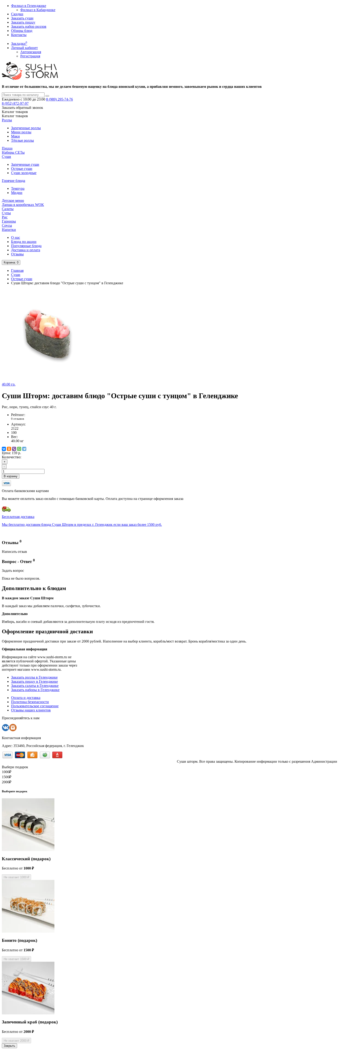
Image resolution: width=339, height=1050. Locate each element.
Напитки (9, 230)
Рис (5, 217)
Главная (17, 270)
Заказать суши (22, 18)
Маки (15, 136)
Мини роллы (21, 132)
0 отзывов (17, 418)
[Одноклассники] (9, 449)
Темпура (17, 188)
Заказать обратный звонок (22, 108)
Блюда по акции (23, 242)
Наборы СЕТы (13, 152)
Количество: (11, 457)
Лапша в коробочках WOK (23, 205)
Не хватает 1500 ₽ (16, 959)
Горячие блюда (13, 181)
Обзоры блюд (21, 31)
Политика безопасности (30, 702)
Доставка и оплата (25, 250)
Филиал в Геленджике (28, 6)
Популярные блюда (26, 246)
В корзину (11, 476)
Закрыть (9, 1045)
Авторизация (30, 52)
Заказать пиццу (23, 22)
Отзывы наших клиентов (31, 710)
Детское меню (13, 200)
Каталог (15, 116)
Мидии (16, 193)
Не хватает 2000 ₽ (16, 1040)
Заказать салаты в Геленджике (35, 686)
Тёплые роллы (22, 140)
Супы (6, 213)
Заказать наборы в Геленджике (35, 690)
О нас (15, 237)
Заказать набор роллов (28, 26)
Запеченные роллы (26, 128)
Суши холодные (23, 173)
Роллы (7, 120)
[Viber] (14, 449)
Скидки (17, 14)
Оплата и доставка (25, 698)
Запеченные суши (25, 164)
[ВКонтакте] (4, 449)
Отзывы (17, 254)
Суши (6, 157)
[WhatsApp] (19, 449)
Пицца (7, 148)
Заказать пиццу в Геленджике (34, 681)
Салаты (8, 209)
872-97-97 (15, 103)
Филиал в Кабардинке (37, 10)
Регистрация (30, 56)
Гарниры (9, 221)
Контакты (19, 35)
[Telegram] (24, 449)
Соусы (7, 225)
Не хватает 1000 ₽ (16, 877)
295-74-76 (59, 99)
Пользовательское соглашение (35, 706)
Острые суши (21, 169)
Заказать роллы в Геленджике (34, 677)
